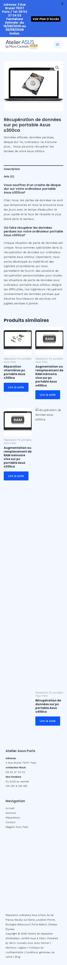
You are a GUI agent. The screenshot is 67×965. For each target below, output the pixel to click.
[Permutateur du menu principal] (57, 44)
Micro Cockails (18, 943)
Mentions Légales (16, 947)
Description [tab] (12, 169)
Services (11, 812)
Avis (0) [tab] (9, 176)
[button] (57, 67)
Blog (17, 956)
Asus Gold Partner (38, 943)
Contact (10, 822)
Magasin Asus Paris (17, 826)
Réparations (13, 817)
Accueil (10, 808)
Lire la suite (16, 387)
